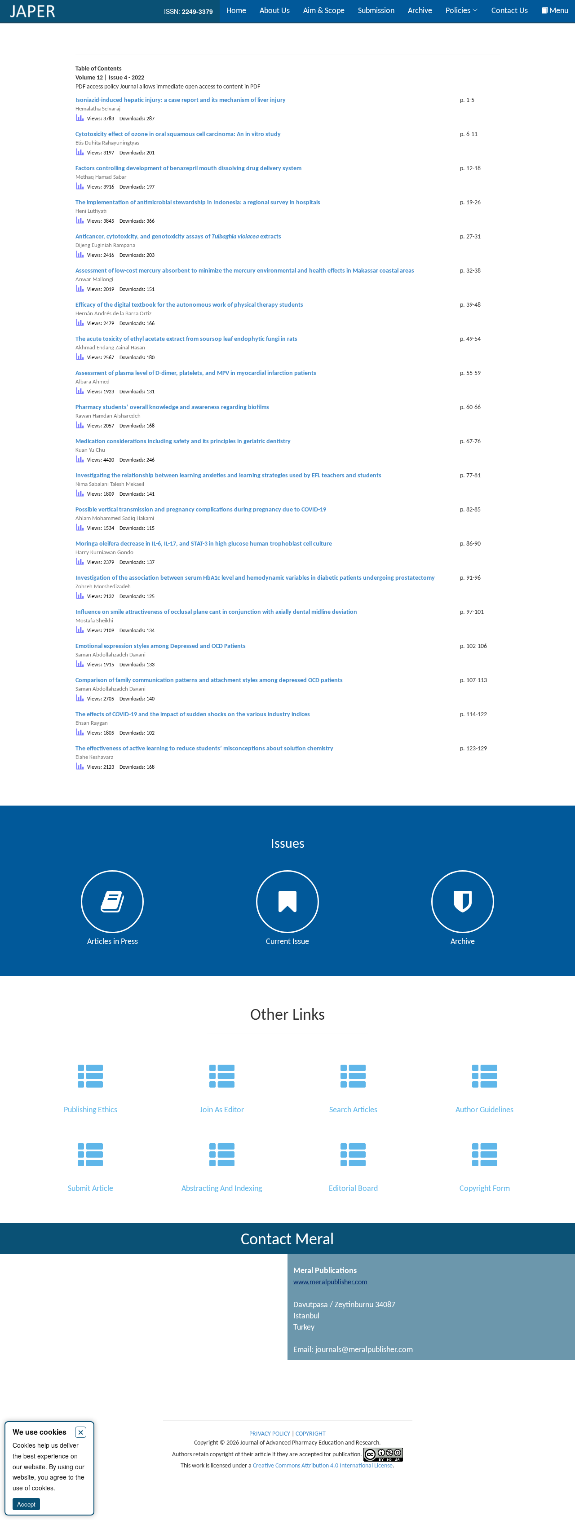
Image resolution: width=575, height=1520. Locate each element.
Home (236, 11)
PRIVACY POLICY (270, 1434)
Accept (26, 1504)
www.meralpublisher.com (330, 1282)
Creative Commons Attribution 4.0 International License (323, 1466)
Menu (558, 11)
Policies (459, 11)
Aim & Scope (324, 11)
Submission (376, 11)
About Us (275, 11)
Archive (420, 11)
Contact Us (509, 11)
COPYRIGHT (311, 1434)
